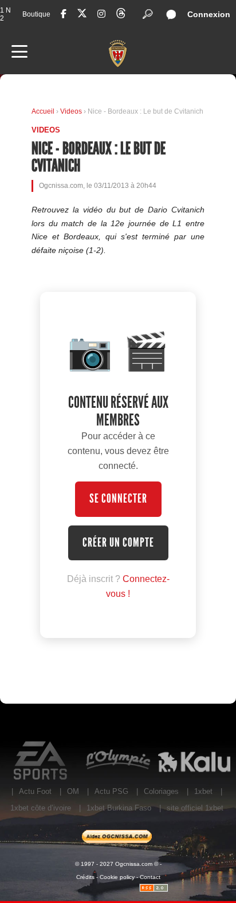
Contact (150, 877)
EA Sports (41, 761)
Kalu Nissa (194, 761)
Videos (72, 111)
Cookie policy (117, 877)
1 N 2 (5, 14)
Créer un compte (118, 542)
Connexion (208, 14)
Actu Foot (35, 791)
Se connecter (118, 498)
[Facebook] (63, 14)
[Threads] (121, 15)
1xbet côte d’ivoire (40, 808)
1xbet (203, 791)
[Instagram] (101, 14)
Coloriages (161, 791)
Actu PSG (111, 791)
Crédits (85, 877)
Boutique (36, 14)
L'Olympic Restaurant (118, 761)
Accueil (43, 111)
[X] (82, 15)
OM (73, 791)
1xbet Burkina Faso (118, 808)
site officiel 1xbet (195, 808)
